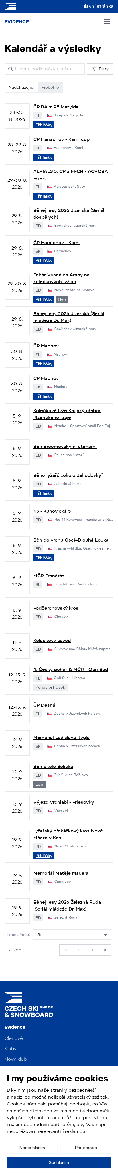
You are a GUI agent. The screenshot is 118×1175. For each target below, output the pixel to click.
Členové (14, 1038)
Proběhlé (50, 87)
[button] (32, 1147)
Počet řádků (18, 934)
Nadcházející (21, 87)
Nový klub (16, 1059)
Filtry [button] (104, 68)
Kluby (11, 1048)
